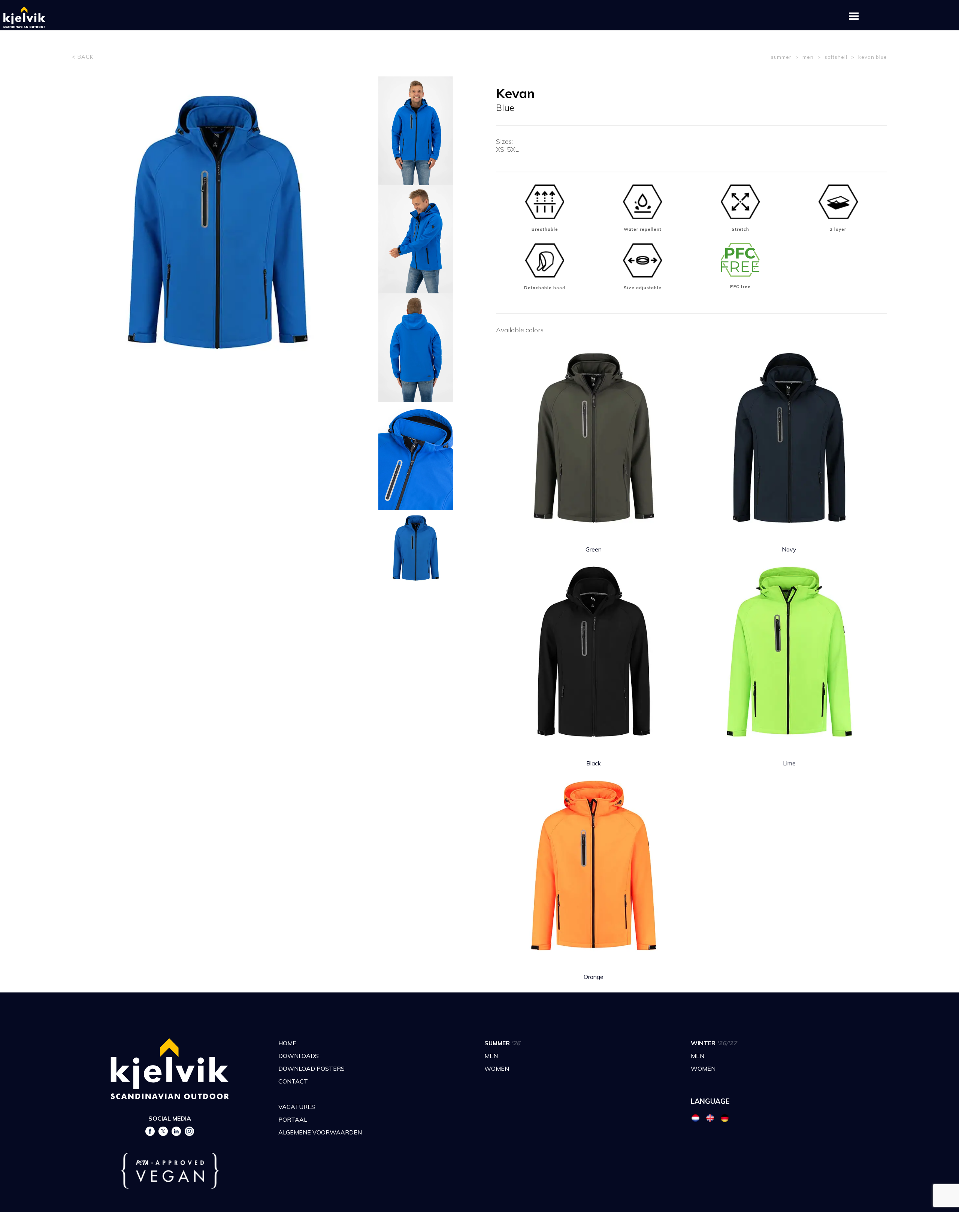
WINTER (714, 1043)
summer (781, 57)
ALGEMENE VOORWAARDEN (320, 1132)
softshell (836, 57)
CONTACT (293, 1081)
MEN (491, 1056)
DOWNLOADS (298, 1056)
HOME (287, 1043)
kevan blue (872, 57)
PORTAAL (292, 1119)
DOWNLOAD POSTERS (311, 1068)
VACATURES (296, 1106)
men (808, 57)
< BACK (83, 57)
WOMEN (496, 1068)
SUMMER (502, 1043)
